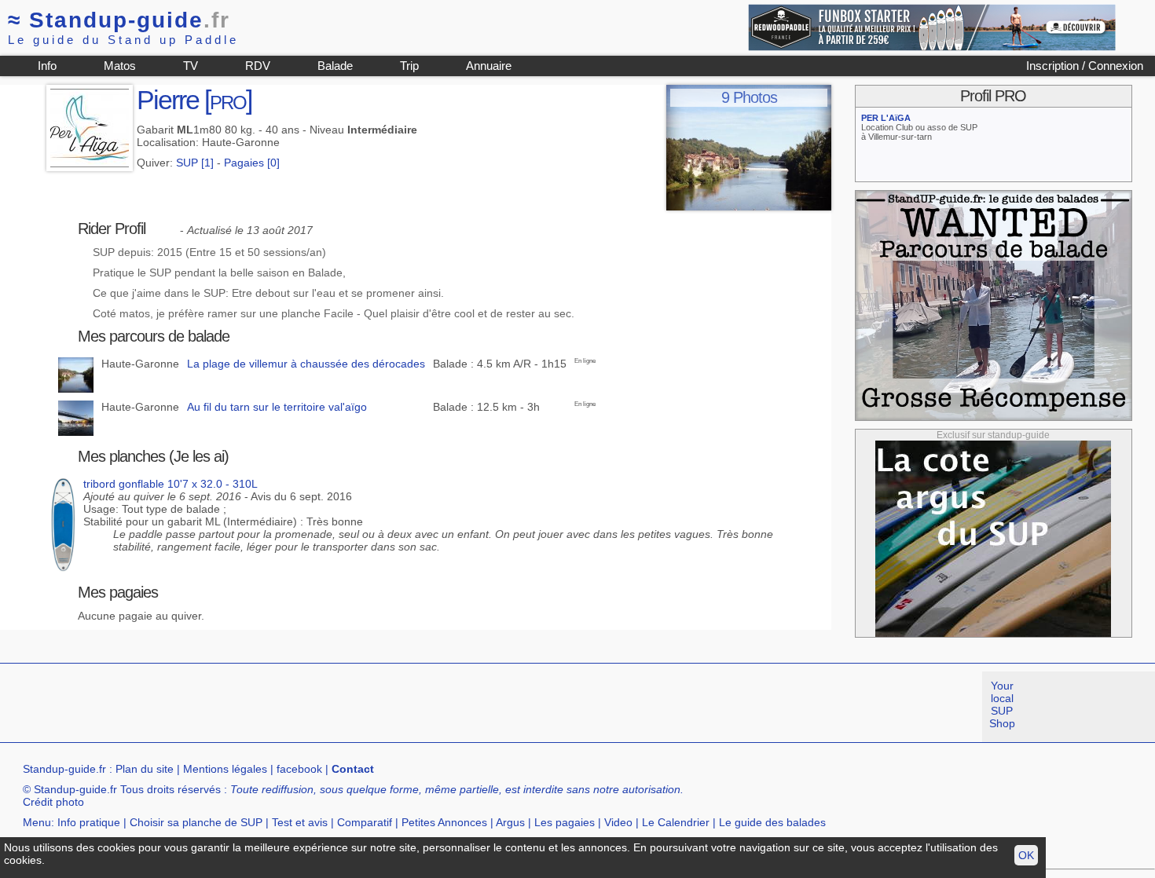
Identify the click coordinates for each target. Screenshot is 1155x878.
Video (618, 822)
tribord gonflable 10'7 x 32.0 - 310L (170, 483)
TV (190, 65)
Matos (120, 65)
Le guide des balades (772, 822)
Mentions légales (225, 769)
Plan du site (145, 769)
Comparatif (364, 822)
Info (47, 65)
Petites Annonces (444, 822)
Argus (510, 822)
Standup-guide (119, 20)
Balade (335, 65)
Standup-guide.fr (64, 769)
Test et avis (300, 822)
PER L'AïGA (886, 118)
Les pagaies (564, 822)
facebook (299, 769)
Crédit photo (53, 802)
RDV (257, 65)
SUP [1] (195, 162)
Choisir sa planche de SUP (196, 822)
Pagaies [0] (252, 162)
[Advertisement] (286, 706)
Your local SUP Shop (1002, 704)
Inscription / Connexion (1084, 65)
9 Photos (749, 97)
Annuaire (489, 65)
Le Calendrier (676, 822)
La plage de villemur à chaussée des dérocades (306, 363)
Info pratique (88, 822)
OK (1026, 855)
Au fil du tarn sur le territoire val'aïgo (277, 407)
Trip (409, 65)
